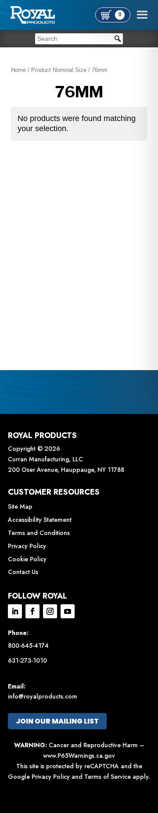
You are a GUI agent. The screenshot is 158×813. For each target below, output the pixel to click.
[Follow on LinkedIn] (15, 611)
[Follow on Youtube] (68, 611)
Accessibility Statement (40, 519)
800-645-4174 (28, 645)
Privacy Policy (27, 546)
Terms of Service (107, 776)
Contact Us (23, 571)
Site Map (20, 506)
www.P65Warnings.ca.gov (79, 755)
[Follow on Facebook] (32, 611)
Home (18, 70)
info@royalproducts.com (42, 696)
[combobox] (79, 38)
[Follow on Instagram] (50, 611)
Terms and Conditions (39, 532)
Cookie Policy (27, 559)
